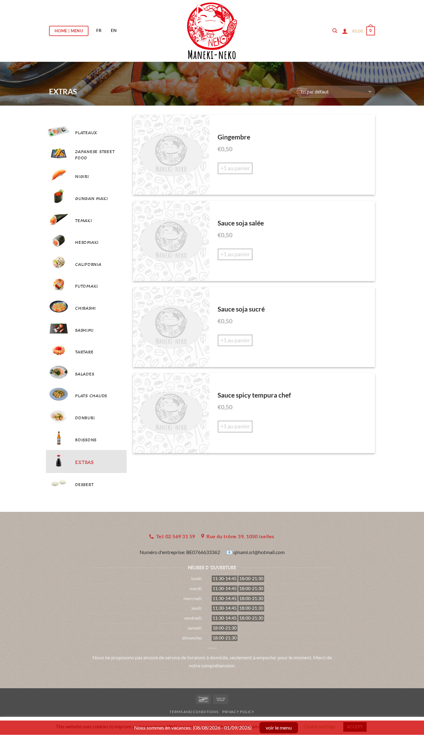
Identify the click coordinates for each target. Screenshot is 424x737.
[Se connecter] (345, 31)
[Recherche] (334, 31)
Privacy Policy (238, 711)
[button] (363, 31)
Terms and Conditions (193, 711)
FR (98, 30)
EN (114, 30)
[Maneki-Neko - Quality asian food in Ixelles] (212, 31)
